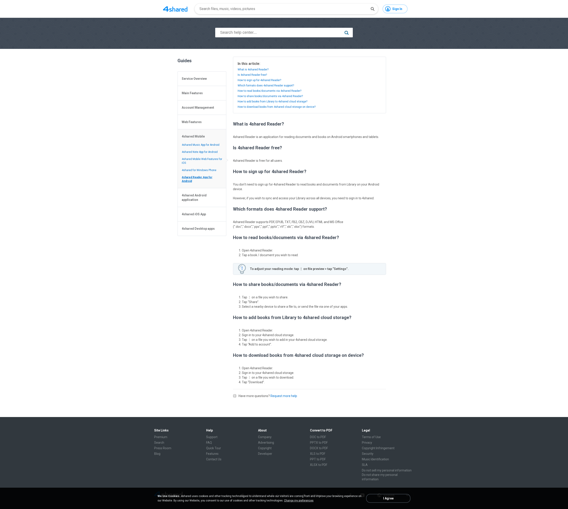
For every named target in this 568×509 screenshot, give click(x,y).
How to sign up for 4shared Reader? (259, 80)
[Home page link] (175, 9)
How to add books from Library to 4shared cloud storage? (272, 101)
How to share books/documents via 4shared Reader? (270, 96)
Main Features (192, 93)
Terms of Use (371, 437)
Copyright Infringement (378, 448)
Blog (157, 453)
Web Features (192, 122)
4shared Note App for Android (200, 152)
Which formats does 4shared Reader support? (266, 85)
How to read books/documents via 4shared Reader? (269, 90)
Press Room (162, 448)
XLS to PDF (317, 453)
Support (211, 437)
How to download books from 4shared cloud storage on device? (277, 106)
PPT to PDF (318, 459)
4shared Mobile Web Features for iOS (202, 161)
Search (159, 442)
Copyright (265, 448)
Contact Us (213, 459)
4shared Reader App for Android (197, 179)
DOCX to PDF (319, 448)
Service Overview (194, 78)
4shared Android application (194, 198)
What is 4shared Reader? (253, 69)
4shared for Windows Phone (199, 170)
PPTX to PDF (319, 442)
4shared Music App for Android (200, 144)
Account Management (198, 107)
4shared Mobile (193, 136)
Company (265, 437)
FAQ (209, 442)
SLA (365, 465)
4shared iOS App (194, 214)
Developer (265, 453)
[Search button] (372, 9)
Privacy (367, 442)
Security (367, 453)
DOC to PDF (318, 437)
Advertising (266, 442)
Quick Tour (213, 448)
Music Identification (375, 459)
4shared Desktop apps (198, 228)
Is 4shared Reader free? (252, 74)
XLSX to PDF (318, 465)
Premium (160, 437)
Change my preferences (299, 500)
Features (212, 453)
